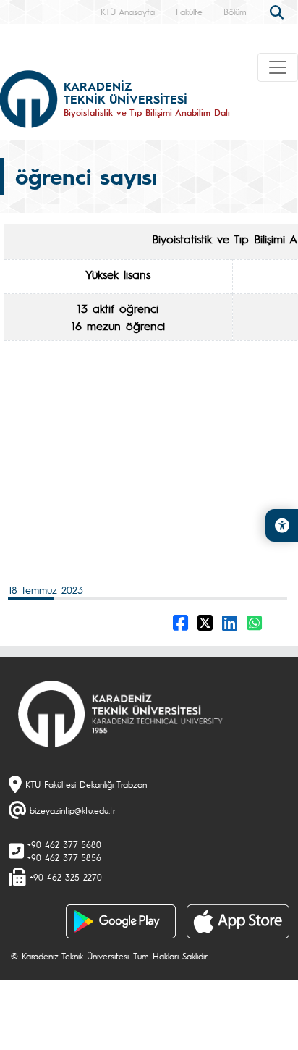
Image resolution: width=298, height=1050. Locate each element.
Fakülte (189, 11)
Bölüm (235, 11)
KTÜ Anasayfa (128, 11)
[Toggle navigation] (277, 67)
